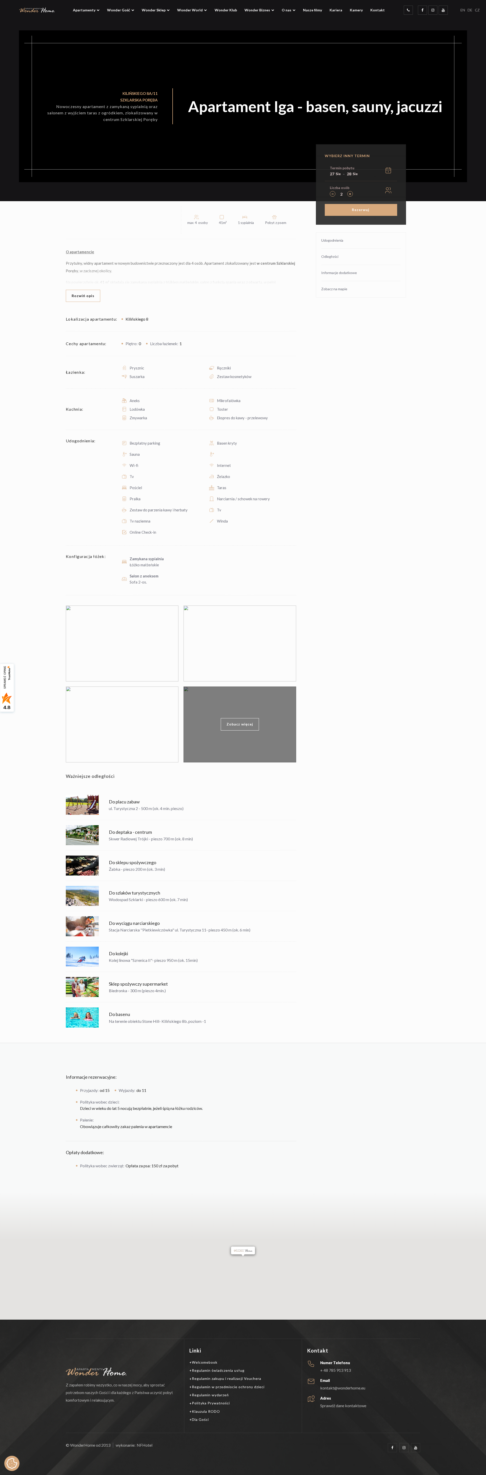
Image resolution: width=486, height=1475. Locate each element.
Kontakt (377, 10)
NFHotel (144, 1445)
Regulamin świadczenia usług (218, 1370)
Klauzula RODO (206, 1411)
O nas (286, 10)
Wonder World (190, 10)
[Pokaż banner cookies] (11, 1463)
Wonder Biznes (257, 10)
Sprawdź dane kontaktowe (343, 1406)
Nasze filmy (312, 10)
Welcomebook (204, 1362)
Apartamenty (84, 10)
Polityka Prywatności (211, 1403)
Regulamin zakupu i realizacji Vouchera (226, 1378)
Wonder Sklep (154, 10)
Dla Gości (200, 1419)
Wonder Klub (226, 10)
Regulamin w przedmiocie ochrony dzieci (228, 1387)
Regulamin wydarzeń (210, 1395)
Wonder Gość (118, 10)
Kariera (336, 10)
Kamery (356, 10)
